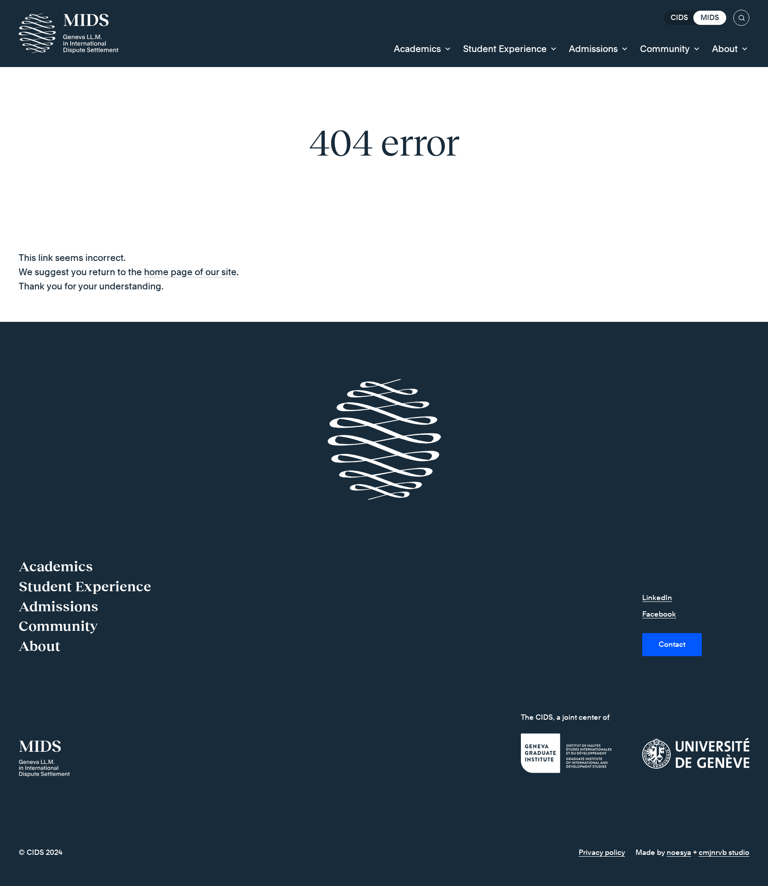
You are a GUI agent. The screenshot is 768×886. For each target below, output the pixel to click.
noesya (679, 852)
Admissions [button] (593, 48)
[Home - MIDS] (73, 33)
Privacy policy (602, 852)
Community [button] (665, 48)
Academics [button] (417, 48)
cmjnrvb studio (724, 852)
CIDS (679, 17)
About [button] (725, 48)
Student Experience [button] (505, 48)
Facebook (659, 614)
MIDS (709, 17)
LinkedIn (657, 597)
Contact (672, 644)
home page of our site (190, 272)
